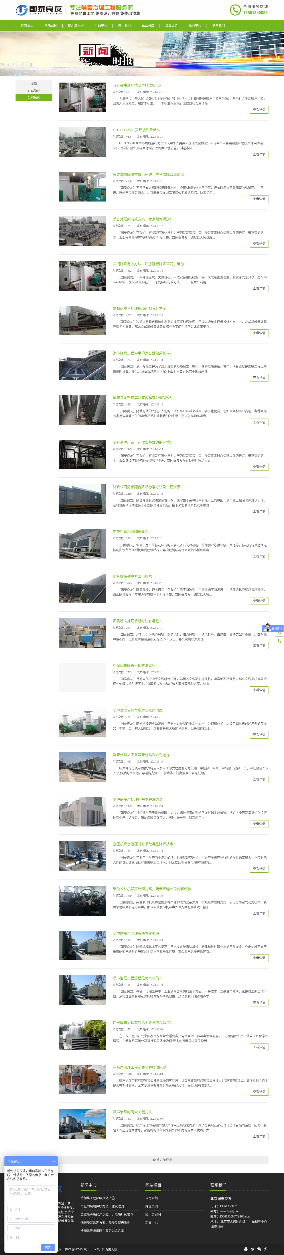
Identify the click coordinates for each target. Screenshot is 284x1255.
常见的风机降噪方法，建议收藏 (102, 1206)
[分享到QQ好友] (246, 1249)
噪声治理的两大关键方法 (132, 1112)
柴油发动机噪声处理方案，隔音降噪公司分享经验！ (154, 889)
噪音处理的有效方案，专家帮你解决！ (143, 219)
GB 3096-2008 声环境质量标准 (136, 130)
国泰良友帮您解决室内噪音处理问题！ (143, 398)
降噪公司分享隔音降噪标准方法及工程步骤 (146, 487)
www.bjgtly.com (230, 1211)
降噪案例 (151, 1206)
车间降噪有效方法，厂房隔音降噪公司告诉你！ (150, 264)
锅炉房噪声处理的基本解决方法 (138, 799)
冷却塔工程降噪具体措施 (98, 1198)
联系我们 (218, 1185)
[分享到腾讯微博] (265, 1249)
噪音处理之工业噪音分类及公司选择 (141, 755)
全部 (34, 83)
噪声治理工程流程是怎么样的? (137, 978)
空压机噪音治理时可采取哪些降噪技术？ (145, 844)
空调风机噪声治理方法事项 (134, 666)
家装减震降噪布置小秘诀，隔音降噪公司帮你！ (150, 174)
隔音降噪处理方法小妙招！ (134, 576)
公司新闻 (34, 97)
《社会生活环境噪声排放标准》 (138, 85)
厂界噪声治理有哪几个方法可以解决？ (143, 1023)
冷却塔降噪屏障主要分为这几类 (102, 1231)
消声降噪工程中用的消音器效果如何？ (143, 353)
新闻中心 (89, 1185)
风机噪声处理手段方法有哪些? (137, 621)
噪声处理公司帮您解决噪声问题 (138, 710)
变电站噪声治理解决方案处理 (136, 933)
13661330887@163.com (235, 1216)
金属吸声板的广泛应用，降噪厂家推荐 (107, 1214)
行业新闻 (34, 90)
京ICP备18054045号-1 (77, 1249)
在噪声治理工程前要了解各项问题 (139, 1067)
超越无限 (111, 1249)
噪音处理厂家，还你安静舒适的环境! (142, 442)
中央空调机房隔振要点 (130, 532)
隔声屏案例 (153, 1214)
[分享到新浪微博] (252, 1249)
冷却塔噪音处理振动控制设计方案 (139, 308)
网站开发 (99, 1249)
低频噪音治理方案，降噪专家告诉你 (105, 1222)
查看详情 (259, 109)
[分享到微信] (259, 1249)
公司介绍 (151, 1198)
